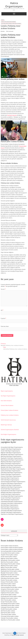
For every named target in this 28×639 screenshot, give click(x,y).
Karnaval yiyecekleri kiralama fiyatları (11, 551)
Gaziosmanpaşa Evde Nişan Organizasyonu (13, 481)
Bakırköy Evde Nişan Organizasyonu (11, 456)
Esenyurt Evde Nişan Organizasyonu (11, 476)
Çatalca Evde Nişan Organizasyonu (10, 471)
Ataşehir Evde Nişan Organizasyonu (11, 449)
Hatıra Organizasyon (14, 4)
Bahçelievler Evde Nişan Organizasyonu (12, 454)
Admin (3, 31)
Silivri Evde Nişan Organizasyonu (10, 499)
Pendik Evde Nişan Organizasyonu (10, 494)
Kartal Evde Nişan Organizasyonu (10, 489)
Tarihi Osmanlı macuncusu (8, 420)
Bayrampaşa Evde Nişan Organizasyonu (12, 460)
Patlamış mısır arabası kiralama (10, 415)
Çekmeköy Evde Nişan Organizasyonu (11, 472)
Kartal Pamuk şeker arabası (8, 594)
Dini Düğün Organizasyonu (8, 434)
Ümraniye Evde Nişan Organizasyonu (11, 510)
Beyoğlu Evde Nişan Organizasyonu (11, 467)
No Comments (10, 31)
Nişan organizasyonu (7, 391)
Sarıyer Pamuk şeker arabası (9, 602)
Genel (2, 19)
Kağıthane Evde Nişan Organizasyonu (11, 487)
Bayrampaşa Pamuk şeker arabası (10, 564)
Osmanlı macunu (12, 115)
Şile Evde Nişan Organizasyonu (9, 505)
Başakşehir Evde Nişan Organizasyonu (11, 458)
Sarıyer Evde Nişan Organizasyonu (10, 498)
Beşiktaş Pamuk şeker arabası (9, 565)
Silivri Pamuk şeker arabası (8, 600)
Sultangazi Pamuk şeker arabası (10, 607)
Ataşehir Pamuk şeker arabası (9, 555)
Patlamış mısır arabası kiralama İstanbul (11, 23)
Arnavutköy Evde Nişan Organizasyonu (12, 447)
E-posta (3, 318)
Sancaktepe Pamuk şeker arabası (10, 603)
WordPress (6, 635)
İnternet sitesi (5, 326)
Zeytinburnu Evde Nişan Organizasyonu (12, 514)
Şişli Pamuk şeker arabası (8, 612)
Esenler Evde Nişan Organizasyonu (10, 474)
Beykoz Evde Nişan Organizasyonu (10, 463)
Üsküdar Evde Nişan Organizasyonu (11, 512)
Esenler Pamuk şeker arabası (9, 580)
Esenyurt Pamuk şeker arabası (9, 582)
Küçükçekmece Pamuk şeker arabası (11, 596)
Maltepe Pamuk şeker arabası (9, 598)
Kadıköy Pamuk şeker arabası (9, 591)
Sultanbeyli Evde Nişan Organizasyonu (11, 501)
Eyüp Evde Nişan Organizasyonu (10, 478)
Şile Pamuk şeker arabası (8, 611)
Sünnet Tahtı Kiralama (7, 405)
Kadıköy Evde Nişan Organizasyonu (11, 485)
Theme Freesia (22, 633)
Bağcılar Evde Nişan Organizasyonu (11, 452)
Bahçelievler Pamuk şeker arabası (10, 560)
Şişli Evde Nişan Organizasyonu (9, 507)
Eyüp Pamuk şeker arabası (8, 584)
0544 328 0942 (14, 385)
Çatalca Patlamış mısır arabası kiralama (10, 27)
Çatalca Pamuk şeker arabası (9, 576)
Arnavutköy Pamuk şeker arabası (10, 553)
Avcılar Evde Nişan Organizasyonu (10, 451)
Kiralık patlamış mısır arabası (8, 21)
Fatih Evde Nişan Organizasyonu (10, 480)
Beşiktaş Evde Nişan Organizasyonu (11, 462)
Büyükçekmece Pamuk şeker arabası (11, 571)
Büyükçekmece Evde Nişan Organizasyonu (13, 469)
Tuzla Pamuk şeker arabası (8, 614)
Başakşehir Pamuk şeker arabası (10, 574)
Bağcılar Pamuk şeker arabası (9, 558)
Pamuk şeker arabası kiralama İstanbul (12, 549)
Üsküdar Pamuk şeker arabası (9, 618)
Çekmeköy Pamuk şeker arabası (10, 578)
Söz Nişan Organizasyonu (8, 396)
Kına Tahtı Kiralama (6, 400)
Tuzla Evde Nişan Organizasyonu (10, 509)
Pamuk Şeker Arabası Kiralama (9, 410)
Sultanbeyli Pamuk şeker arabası (10, 605)
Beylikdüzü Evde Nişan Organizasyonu (11, 465)
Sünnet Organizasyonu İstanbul (10, 429)
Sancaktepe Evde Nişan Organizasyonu (12, 496)
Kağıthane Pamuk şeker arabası (10, 593)
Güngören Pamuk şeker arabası (10, 589)
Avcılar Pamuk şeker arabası (9, 556)
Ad (2, 310)
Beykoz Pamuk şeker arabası (9, 567)
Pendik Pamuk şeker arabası (9, 609)
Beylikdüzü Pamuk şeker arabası (10, 569)
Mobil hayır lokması (6, 425)
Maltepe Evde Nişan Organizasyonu (11, 492)
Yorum (3, 289)
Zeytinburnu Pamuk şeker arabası (10, 620)
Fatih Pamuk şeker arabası (8, 585)
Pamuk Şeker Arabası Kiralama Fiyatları (12, 547)
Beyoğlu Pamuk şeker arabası (9, 573)
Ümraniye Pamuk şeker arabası (10, 616)
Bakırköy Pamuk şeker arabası (9, 562)
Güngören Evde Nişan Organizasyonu (11, 483)
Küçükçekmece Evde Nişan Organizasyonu (13, 490)
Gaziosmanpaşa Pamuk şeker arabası (11, 587)
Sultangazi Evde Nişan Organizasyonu (11, 503)
